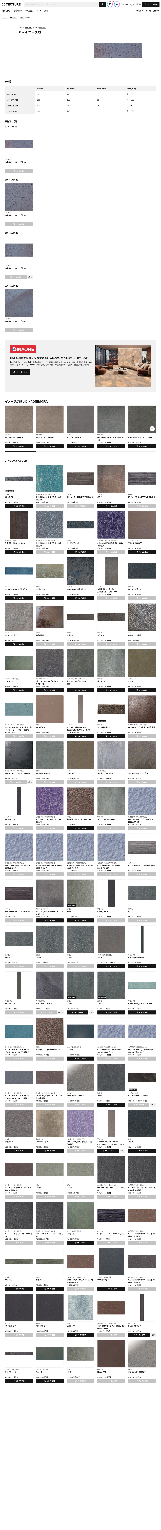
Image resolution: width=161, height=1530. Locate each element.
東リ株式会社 (101, 771)
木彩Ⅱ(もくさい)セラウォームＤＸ (79, 819)
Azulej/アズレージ (43, 773)
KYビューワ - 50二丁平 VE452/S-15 (19, 911)
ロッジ (130, 911)
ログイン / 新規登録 (132, 4)
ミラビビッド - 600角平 (75, 1095)
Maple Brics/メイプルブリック (17, 589)
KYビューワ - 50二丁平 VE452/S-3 (141, 865)
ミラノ (99, 497)
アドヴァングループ (42, 679)
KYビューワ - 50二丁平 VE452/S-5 (110, 1233)
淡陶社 (7, 494)
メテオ (69, 911)
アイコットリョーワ (134, 540)
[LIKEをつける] (25, 133)
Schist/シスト (41, 589)
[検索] (102, 4)
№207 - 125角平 (134, 635)
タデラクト (9, 681)
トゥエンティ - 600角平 (106, 819)
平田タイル (8, 586)
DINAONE (28, 27)
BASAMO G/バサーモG (14, 437)
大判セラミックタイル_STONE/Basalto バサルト (108, 590)
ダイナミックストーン (105, 773)
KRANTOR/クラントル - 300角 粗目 (141, 727)
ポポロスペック (103, 1279)
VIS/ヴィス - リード (74, 437)
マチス (130, 681)
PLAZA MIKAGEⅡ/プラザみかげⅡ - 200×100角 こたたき (141, 1050)
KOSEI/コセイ (10, 819)
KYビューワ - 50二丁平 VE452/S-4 (141, 497)
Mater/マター (41, 727)
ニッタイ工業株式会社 (12, 679)
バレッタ (39, 1372)
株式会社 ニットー (11, 540)
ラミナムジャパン (133, 1093)
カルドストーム (10, 1372)
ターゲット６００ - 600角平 (138, 773)
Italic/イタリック (134, 1326)
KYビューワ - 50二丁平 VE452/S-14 (80, 497)
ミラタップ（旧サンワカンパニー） (77, 679)
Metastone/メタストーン (77, 589)
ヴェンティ (101, 681)
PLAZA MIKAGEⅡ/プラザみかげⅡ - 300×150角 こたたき (110, 1050)
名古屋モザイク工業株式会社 (45, 494)
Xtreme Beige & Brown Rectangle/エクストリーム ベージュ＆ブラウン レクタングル (80, 730)
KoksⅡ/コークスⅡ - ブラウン (15, 162)
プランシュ (71, 635)
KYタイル (69, 494)
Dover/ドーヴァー (43, 1141)
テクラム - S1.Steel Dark (15, 543)
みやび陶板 (40, 635)
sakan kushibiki (104, 727)
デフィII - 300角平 (135, 543)
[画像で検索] (110, 4)
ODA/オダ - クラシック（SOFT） (140, 437)
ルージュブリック (73, 543)
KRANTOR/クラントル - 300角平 (17, 773)
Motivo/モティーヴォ (136, 957)
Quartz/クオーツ (11, 635)
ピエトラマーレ (72, 1326)
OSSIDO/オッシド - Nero (138, 1095)
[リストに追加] (29, 133)
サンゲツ (100, 586)
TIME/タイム (71, 773)
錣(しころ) (9, 497)
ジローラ (70, 1049)
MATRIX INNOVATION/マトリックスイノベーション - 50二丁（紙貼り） (19, 728)
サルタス (8, 1279)
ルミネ (99, 957)
